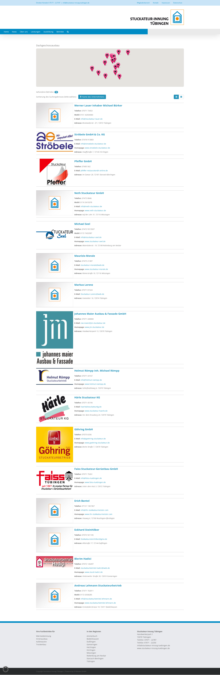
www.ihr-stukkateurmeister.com (98, 514)
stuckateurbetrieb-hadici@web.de (95, 568)
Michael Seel (82, 224)
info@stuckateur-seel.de (91, 237)
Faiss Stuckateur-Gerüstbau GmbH (96, 469)
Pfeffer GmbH (83, 161)
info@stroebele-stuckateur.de (93, 144)
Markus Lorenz (83, 284)
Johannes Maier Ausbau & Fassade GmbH (100, 313)
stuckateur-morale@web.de (92, 265)
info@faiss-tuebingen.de (91, 478)
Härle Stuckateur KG (87, 397)
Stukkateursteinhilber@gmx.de (94, 539)
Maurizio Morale (84, 255)
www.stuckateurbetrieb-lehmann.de (100, 603)
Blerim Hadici (82, 558)
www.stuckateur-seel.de (95, 241)
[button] (68, 31)
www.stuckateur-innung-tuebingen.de (153, 648)
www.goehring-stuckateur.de (97, 442)
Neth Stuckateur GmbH (89, 193)
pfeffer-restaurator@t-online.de (94, 170)
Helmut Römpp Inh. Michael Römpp (96, 370)
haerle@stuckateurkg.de (91, 407)
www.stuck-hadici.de (94, 572)
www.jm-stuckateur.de (94, 327)
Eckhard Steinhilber (86, 529)
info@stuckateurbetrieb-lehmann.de (96, 599)
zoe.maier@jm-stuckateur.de (93, 323)
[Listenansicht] (176, 97)
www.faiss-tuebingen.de (95, 482)
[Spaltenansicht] (181, 97)
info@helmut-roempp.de (91, 380)
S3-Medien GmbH (80, 671)
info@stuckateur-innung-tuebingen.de (76, 3)
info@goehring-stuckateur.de (93, 438)
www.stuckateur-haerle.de (96, 411)
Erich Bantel (82, 500)
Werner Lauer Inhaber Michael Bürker (98, 105)
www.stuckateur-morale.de (96, 269)
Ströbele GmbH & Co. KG (89, 134)
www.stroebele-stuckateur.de (97, 148)
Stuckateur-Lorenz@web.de (92, 294)
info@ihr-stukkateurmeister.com (94, 510)
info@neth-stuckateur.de (91, 206)
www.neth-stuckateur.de (95, 210)
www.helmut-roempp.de (95, 384)
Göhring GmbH (83, 429)
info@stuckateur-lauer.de (91, 119)
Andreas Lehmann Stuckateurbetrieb (98, 585)
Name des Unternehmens (93, 97)
